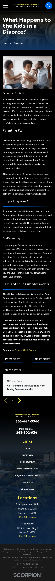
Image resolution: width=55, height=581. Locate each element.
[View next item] (19, 400)
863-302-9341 (27, 433)
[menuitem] (14, 567)
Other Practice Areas (27, 468)
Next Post (42, 359)
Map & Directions (27, 517)
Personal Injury (27, 461)
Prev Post (12, 359)
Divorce (18, 350)
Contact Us (27, 482)
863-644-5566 (27, 421)
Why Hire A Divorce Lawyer (27, 475)
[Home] (26, 5)
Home (27, 448)
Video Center (27, 489)
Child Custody (29, 350)
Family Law (27, 455)
